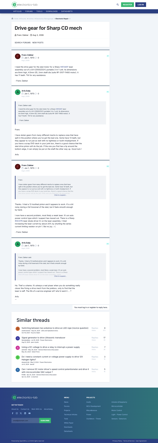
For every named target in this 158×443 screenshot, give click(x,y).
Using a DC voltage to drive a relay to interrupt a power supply (51, 347)
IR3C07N (19, 221)
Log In (141, 4)
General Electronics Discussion (48, 350)
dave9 (32, 364)
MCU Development (93, 406)
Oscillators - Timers (93, 419)
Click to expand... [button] (60, 195)
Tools (39, 11)
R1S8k (24, 375)
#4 (108, 244)
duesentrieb (25, 362)
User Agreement (141, 441)
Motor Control (117, 410)
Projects (67, 410)
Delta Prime (36, 352)
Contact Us (25, 409)
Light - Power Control (119, 414)
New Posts (37, 42)
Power (88, 414)
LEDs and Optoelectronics (49, 330)
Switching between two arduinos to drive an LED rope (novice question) (55, 328)
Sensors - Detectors (119, 419)
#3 (108, 166)
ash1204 (24, 350)
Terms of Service (129, 441)
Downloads (68, 427)
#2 (108, 92)
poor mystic (35, 342)
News (66, 402)
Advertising (48, 409)
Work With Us (36, 409)
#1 (108, 56)
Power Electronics (46, 340)
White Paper (68, 423)
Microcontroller (117, 406)
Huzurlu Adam (35, 333)
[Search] (118, 4)
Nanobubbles (26, 340)
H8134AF (64, 67)
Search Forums (23, 42)
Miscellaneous (91, 410)
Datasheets (66, 11)
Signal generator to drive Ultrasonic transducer (43, 337)
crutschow (34, 377)
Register (127, 4)
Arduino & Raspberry (119, 402)
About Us (14, 409)
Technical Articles (70, 414)
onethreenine (26, 330)
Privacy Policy (117, 441)
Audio (88, 402)
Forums (29, 11)
